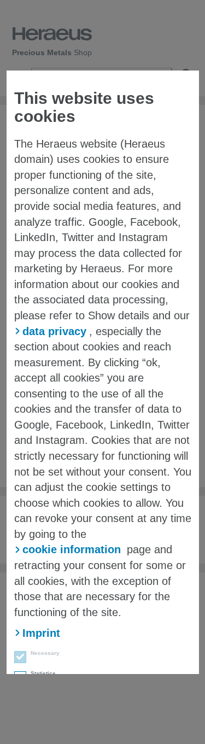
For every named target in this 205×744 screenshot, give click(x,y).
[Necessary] (17, 658)
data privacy (54, 331)
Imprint (41, 633)
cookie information (71, 549)
